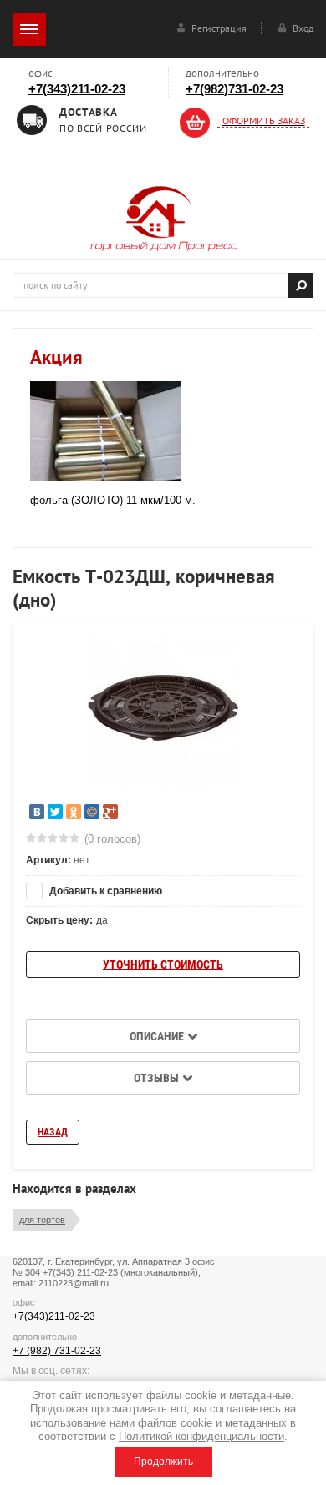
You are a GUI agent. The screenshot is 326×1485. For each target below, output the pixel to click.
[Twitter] (55, 811)
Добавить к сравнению (104, 891)
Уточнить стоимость (163, 964)
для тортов (42, 1220)
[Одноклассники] (73, 811)
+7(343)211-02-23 (76, 89)
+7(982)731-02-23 (234, 89)
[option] (163, 712)
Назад (53, 1132)
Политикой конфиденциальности (201, 1436)
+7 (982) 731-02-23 (57, 1351)
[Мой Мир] (91, 811)
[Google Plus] (110, 811)
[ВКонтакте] (36, 811)
